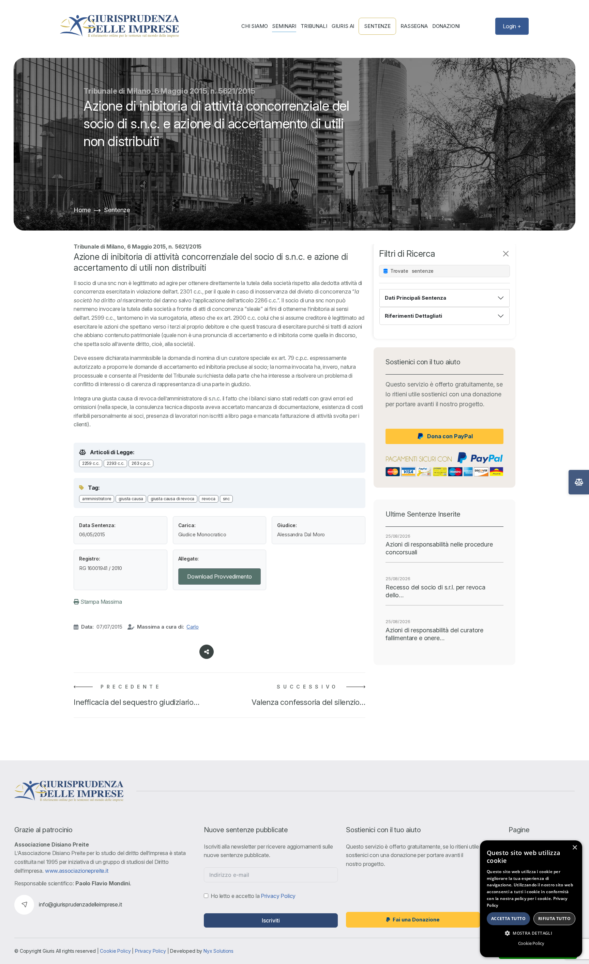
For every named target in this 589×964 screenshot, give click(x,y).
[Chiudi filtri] (506, 254)
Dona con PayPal (450, 436)
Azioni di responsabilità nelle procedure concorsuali (439, 548)
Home (82, 210)
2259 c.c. (91, 463)
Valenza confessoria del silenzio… (308, 702)
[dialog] (531, 898)
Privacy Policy (278, 895)
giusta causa (131, 498)
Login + (512, 26)
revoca (208, 498)
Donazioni (446, 26)
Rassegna (414, 26)
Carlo (192, 626)
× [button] (574, 847)
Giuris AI (343, 26)
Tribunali (314, 26)
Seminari (284, 26)
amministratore (96, 498)
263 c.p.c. (141, 463)
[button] (531, 933)
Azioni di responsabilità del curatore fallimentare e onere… (434, 634)
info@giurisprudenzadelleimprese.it (80, 904)
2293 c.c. (115, 463)
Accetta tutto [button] (508, 918)
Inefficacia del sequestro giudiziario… (136, 702)
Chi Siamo (254, 26)
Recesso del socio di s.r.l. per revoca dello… (435, 591)
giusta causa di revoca (172, 498)
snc (226, 498)
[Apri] (579, 482)
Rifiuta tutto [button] (554, 918)
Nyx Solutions (218, 951)
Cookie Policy (115, 951)
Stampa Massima (100, 601)
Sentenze (377, 26)
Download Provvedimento (219, 576)
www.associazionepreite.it (76, 870)
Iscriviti (271, 920)
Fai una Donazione (416, 919)
